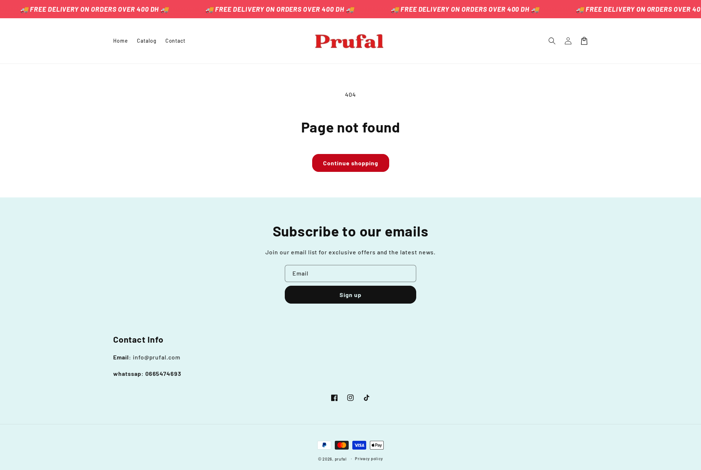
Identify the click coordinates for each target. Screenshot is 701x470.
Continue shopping (350, 162)
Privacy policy (369, 458)
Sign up (350, 294)
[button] (552, 41)
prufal (341, 458)
